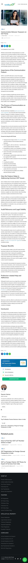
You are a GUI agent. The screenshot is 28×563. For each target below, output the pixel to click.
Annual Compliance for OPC (7, 541)
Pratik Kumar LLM (5, 444)
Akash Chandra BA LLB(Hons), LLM (8, 466)
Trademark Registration (6, 522)
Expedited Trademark (5, 529)
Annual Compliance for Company (8, 536)
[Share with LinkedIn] (7, 46)
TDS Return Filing (5, 503)
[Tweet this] (5, 46)
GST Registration (4, 498)
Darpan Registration (5, 517)
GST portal (19, 139)
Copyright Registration (6, 524)
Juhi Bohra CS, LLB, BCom (6, 455)
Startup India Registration (6, 491)
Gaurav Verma (4, 35)
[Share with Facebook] (2, 46)
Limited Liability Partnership (7, 482)
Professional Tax (4, 505)
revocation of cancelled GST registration (12, 240)
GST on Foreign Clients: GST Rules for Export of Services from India (13, 463)
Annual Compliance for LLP (7, 538)
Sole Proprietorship (5, 489)
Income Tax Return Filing (6, 510)
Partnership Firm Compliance (7, 543)
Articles (3, 406)
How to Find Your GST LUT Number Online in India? (12, 442)
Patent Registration (5, 527)
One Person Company (6, 484)
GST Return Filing (5, 501)
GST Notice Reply (5, 508)
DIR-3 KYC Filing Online (6, 548)
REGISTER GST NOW (14, 379)
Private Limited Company (6, 479)
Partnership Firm (4, 486)
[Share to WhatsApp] (10, 46)
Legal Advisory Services (6, 520)
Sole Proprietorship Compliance (8, 545)
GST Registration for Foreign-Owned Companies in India (13, 452)
